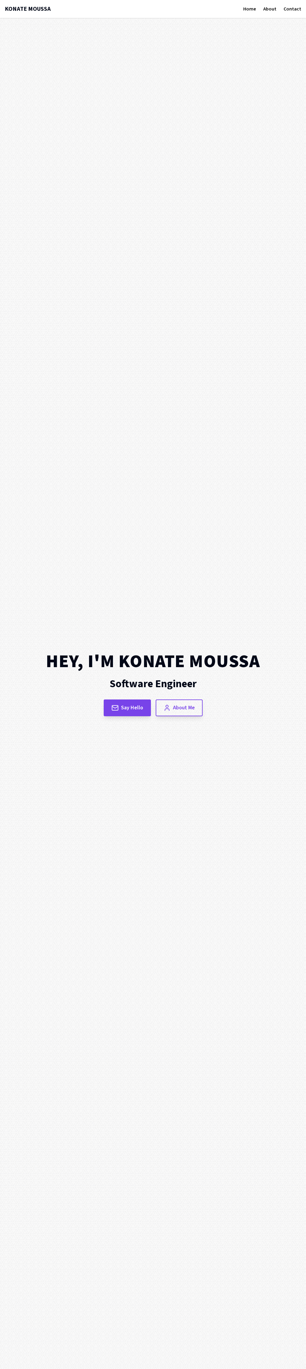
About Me (184, 707)
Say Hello (132, 707)
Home (249, 9)
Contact (292, 9)
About (269, 9)
